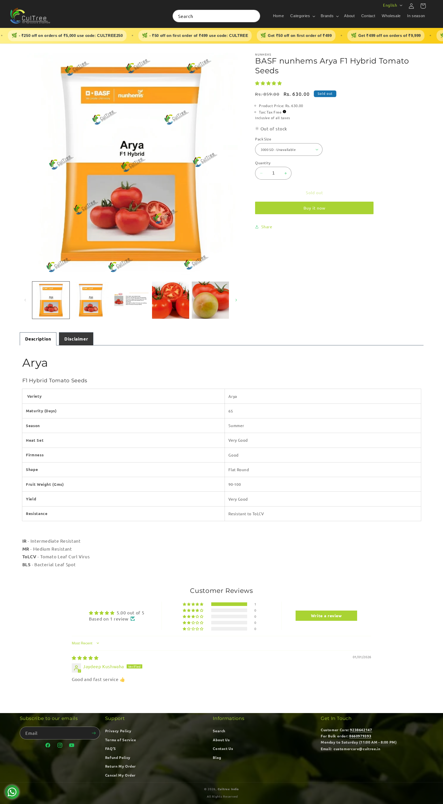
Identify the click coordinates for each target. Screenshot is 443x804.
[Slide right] (236, 300)
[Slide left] (25, 300)
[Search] (254, 16)
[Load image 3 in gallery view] (130, 300)
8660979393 (360, 736)
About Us (221, 739)
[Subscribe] (93, 733)
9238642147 (361, 729)
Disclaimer (76, 339)
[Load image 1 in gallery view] (50, 300)
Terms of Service (120, 739)
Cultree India (228, 789)
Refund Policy (117, 757)
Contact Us (223, 748)
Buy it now (315, 207)
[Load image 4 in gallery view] (170, 300)
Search (219, 730)
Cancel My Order (120, 775)
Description (38, 339)
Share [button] (266, 226)
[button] (302, 16)
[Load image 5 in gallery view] (210, 300)
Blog (217, 757)
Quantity (262, 162)
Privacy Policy (118, 730)
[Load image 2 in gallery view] (90, 300)
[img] (85, 657)
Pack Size (263, 139)
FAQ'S (110, 748)
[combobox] (216, 16)
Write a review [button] (326, 615)
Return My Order (120, 766)
